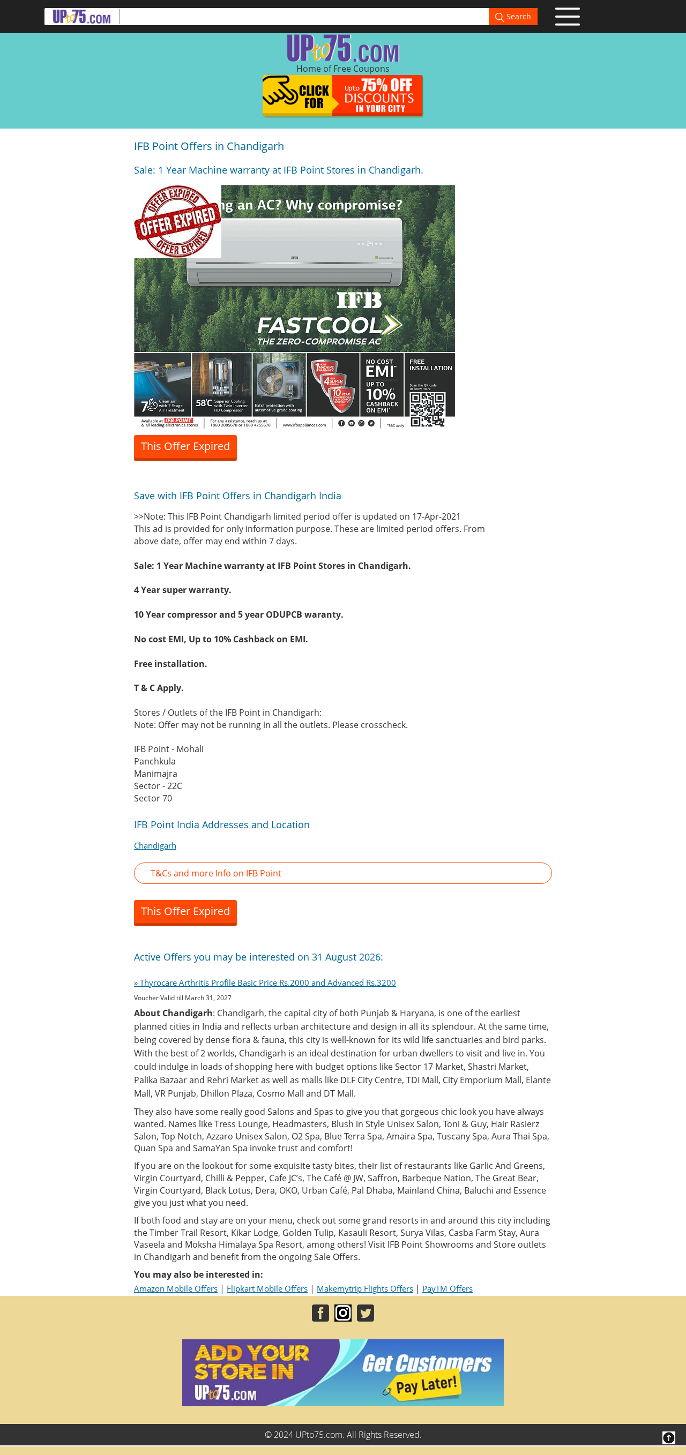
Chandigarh (155, 845)
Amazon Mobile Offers (176, 1288)
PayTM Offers (447, 1288)
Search (517, 16)
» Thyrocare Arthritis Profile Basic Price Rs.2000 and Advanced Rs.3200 (265, 982)
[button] (343, 873)
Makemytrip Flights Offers (365, 1288)
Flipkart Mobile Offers (267, 1288)
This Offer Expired (185, 446)
